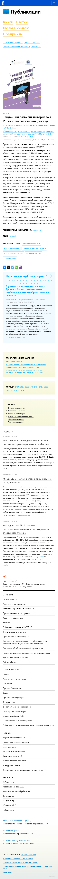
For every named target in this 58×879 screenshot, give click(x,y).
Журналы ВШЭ (9, 805)
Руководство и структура (14, 604)
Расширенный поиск (32, 42)
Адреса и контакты (28, 854)
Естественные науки (16, 410)
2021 (8, 390)
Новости (8, 431)
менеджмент (11, 372)
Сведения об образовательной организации (23, 648)
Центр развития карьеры (14, 711)
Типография (8, 796)
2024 (36, 387)
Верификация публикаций (13, 42)
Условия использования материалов (18, 858)
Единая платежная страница (15, 657)
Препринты (13, 34)
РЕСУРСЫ (8, 777)
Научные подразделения (14, 737)
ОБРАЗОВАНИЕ (11, 669)
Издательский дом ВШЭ (13, 786)
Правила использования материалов (16, 46)
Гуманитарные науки (16, 408)
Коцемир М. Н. (32, 134)
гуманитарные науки (14, 367)
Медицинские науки (16, 413)
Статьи (22, 22)
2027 (22, 387)
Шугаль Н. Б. (30, 136)
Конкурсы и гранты (11, 765)
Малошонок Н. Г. (12, 299)
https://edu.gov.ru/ (11, 830)
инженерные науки (31, 367)
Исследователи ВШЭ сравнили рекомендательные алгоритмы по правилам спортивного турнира (26, 529)
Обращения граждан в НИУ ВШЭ (18, 627)
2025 (32, 387)
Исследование (37, 556)
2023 (41, 387)
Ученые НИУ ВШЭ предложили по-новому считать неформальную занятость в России (26, 442)
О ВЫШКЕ (8, 594)
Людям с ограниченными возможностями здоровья (26, 653)
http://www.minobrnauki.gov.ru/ (17, 820)
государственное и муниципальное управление (26, 364)
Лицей (6, 674)
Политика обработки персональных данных (20, 862)
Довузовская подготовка (14, 679)
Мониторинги (9, 746)
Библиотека (8, 782)
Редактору (51, 876)
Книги (8, 22)
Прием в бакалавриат (12, 688)
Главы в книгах (16, 28)
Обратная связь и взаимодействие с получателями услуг (29, 725)
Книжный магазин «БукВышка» (16, 791)
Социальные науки (16, 419)
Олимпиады (8, 683)
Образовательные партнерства (17, 720)
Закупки (6, 622)
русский (13, 236)
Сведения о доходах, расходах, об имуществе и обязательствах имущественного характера (25, 642)
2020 (12, 390)
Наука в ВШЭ (36, 46)
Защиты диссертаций (12, 756)
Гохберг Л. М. (38, 140)
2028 (17, 387)
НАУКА (7, 732)
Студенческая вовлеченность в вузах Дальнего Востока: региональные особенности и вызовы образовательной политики (28, 291)
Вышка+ (6, 692)
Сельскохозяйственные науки (21, 416)
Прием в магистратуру (13, 697)
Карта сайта (7, 872)
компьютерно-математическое (19, 370)
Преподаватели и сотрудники (17, 613)
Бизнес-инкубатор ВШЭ (13, 716)
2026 (27, 387)
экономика (38, 372)
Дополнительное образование (17, 706)
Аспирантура (9, 702)
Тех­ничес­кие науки (16, 422)
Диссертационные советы (15, 751)
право (19, 372)
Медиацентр (8, 800)
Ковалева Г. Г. (21, 134)
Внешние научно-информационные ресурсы (23, 770)
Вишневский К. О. (38, 131)
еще (22, 390)
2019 (17, 390)
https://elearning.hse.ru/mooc (16, 840)
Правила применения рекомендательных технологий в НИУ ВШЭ (27, 867)
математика (38, 370)
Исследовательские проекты (16, 742)
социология (28, 372)
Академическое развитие (14, 760)
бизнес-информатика (15, 361)
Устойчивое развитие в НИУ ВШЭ (18, 608)
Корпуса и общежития (13, 618)
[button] (6, 280)
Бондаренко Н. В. (24, 131)
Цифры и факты (10, 599)
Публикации (26, 11)
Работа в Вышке (10, 662)
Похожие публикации (25, 276)
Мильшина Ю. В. (45, 134)
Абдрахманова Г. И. (10, 131)
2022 (46, 387)
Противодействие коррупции (16, 636)
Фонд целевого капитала (14, 631)
